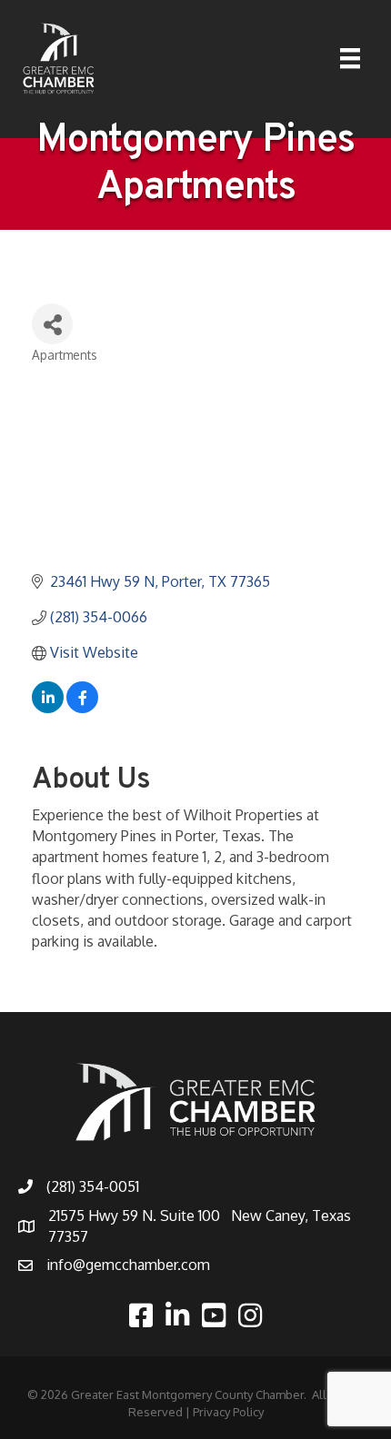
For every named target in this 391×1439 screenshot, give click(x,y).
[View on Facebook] (82, 708)
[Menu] (350, 58)
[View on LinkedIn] (48, 708)
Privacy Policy (228, 1411)
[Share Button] (52, 323)
